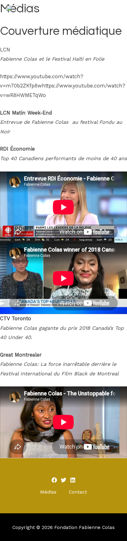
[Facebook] (54, 480)
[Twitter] (63, 480)
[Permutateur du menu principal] (113, 11)
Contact (78, 492)
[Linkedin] (73, 480)
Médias (48, 492)
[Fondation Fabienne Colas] (21, 10)
